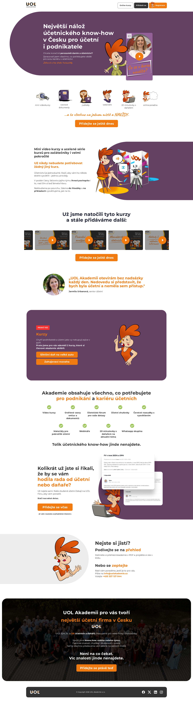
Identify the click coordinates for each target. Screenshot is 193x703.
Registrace (160, 5)
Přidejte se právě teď (96, 668)
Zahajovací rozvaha (56, 361)
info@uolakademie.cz (116, 573)
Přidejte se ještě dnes (96, 123)
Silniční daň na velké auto (57, 354)
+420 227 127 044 (112, 576)
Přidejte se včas (55, 507)
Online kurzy (125, 5)
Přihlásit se (141, 5)
